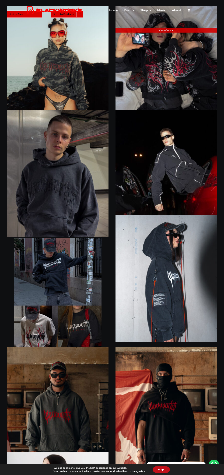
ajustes (140, 471)
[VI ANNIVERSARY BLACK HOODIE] (166, 411)
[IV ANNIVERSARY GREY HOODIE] (57, 411)
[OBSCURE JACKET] (166, 174)
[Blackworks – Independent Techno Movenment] (55, 6)
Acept (161, 469)
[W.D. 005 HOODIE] (57, 174)
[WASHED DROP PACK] (57, 292)
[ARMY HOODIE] (57, 69)
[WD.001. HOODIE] (166, 278)
